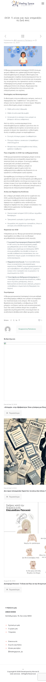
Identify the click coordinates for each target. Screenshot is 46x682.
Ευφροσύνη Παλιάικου (24, 40)
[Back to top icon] (23, 669)
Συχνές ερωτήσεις (15, 645)
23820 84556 (10, 612)
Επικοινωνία (12, 641)
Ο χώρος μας (13, 629)
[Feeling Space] (23, 3)
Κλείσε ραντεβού (14, 648)
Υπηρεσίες (12, 632)
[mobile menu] (43, 4)
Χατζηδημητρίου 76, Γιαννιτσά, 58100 (18, 616)
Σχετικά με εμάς (14, 625)
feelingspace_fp (16, 652)
